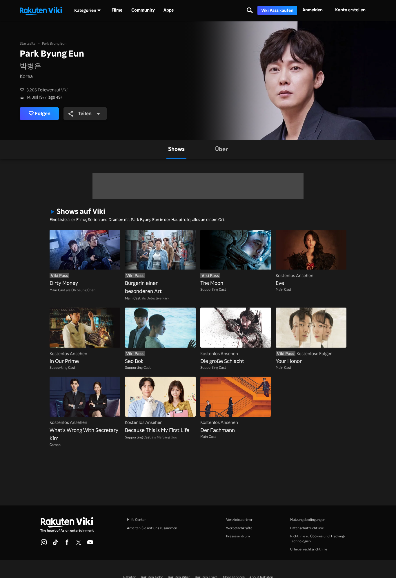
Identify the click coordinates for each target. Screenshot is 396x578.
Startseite (27, 43)
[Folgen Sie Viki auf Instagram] (43, 544)
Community (143, 10)
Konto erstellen (350, 9)
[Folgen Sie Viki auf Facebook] (66, 544)
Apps (169, 10)
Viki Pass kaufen (277, 10)
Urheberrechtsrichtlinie (308, 549)
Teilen (85, 113)
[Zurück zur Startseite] (41, 10)
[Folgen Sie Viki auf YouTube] (90, 544)
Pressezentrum (238, 536)
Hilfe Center (136, 519)
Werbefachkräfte (239, 527)
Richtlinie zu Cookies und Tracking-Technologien (317, 538)
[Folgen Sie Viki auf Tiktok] (55, 544)
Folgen (42, 113)
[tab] (176, 149)
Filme (117, 10)
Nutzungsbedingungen (307, 519)
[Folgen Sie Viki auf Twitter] (78, 544)
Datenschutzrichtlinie (307, 527)
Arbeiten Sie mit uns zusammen (152, 527)
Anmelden (312, 9)
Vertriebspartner (239, 519)
